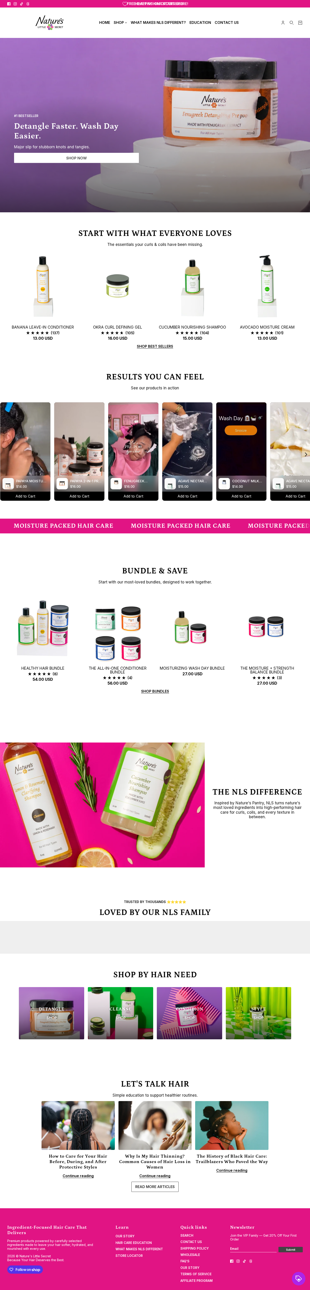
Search (186, 1235)
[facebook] (8, 3)
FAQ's (184, 1261)
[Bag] (300, 22)
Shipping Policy (194, 1248)
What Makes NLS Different (139, 1249)
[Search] (291, 22)
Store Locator (129, 1256)
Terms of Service (196, 1274)
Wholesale (190, 1255)
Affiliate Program (196, 1281)
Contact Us (191, 1242)
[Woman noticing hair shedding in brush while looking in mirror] (155, 1125)
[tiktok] (21, 3)
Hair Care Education (134, 1243)
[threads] (27, 3)
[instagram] (15, 3)
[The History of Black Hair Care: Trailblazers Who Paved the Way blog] (231, 1125)
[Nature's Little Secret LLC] (49, 23)
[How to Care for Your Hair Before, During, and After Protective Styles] (78, 1125)
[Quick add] (43, 286)
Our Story (125, 1236)
